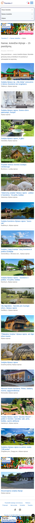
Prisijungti (5, 505)
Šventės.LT (4, 38)
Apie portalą (14, 505)
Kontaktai (22, 505)
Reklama (27, 502)
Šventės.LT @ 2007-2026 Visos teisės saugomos (17, 515)
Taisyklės (30, 505)
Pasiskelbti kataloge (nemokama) (14, 502)
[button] (32, 2)
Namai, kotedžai (15, 38)
